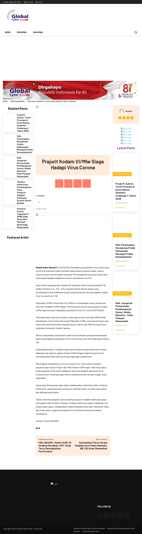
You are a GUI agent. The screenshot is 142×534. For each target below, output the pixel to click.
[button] (135, 32)
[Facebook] (122, 2)
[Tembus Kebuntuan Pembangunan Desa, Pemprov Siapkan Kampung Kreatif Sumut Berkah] (9, 186)
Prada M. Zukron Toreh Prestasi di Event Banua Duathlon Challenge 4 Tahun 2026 (24, 122)
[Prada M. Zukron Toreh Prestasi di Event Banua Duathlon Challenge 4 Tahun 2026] (9, 119)
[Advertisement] (71, 56)
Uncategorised (17, 101)
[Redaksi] (122, 111)
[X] (129, 2)
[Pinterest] (77, 183)
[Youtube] (137, 2)
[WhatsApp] (87, 183)
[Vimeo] (133, 2)
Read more (120, 207)
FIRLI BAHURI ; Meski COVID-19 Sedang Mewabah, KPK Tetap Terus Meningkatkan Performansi (55, 447)
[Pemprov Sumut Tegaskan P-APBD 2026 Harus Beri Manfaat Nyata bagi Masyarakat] (9, 213)
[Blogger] (100, 515)
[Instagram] (125, 2)
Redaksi (41, 196)
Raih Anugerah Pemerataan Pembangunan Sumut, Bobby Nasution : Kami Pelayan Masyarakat (24, 167)
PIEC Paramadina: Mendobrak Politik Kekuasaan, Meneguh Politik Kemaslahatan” (125, 250)
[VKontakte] (127, 515)
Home (5, 101)
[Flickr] (113, 515)
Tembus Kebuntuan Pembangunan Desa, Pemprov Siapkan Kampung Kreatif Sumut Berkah (24, 192)
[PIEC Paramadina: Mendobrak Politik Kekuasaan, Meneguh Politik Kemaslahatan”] (9, 141)
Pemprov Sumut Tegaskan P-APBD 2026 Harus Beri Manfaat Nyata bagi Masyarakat (23, 218)
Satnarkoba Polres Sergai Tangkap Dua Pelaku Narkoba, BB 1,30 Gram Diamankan (90, 445)
